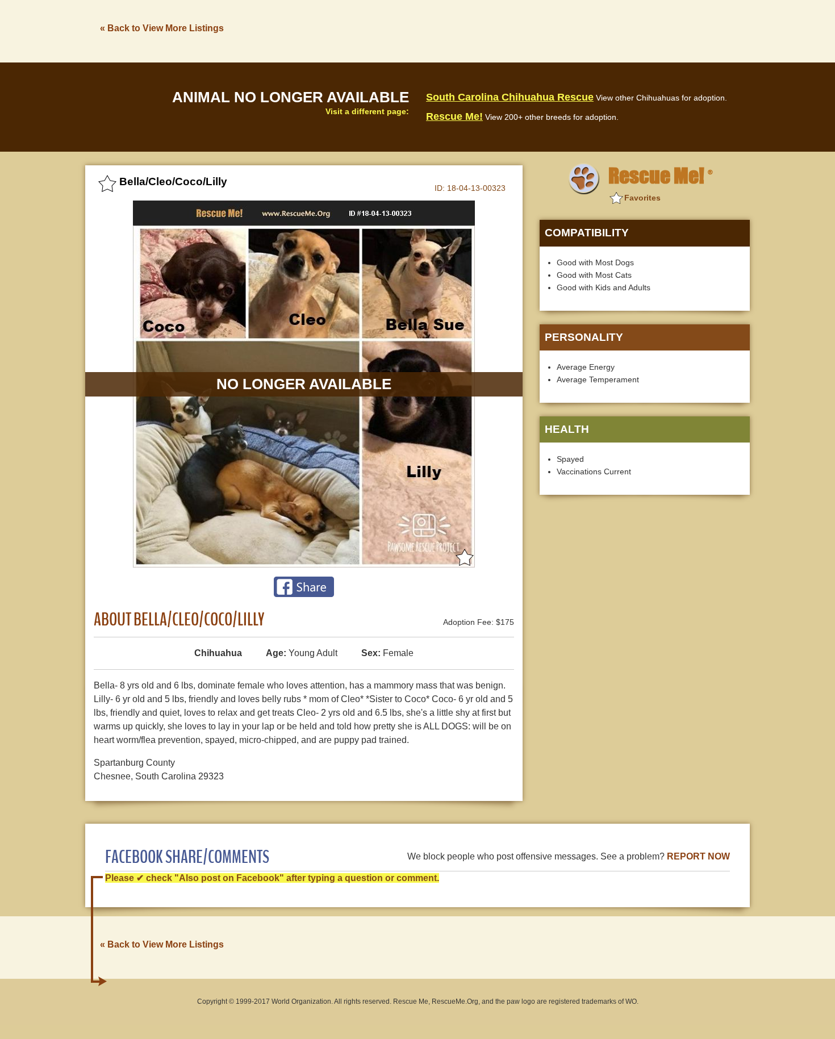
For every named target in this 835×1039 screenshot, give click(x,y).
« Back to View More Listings (162, 28)
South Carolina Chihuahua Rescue (510, 97)
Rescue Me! (454, 116)
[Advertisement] (543, 30)
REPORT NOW (698, 856)
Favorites (642, 197)
